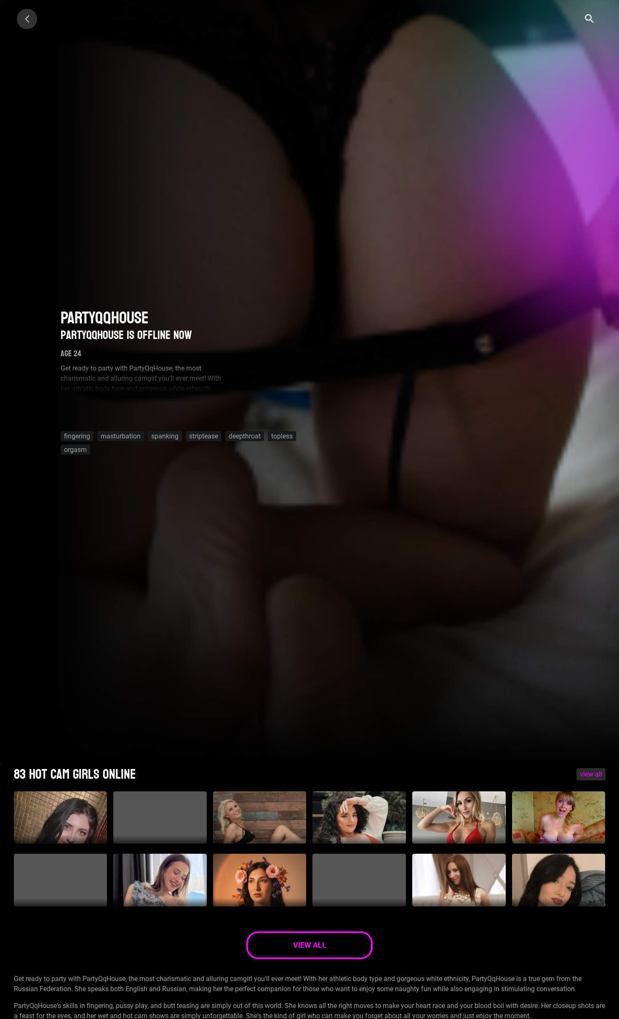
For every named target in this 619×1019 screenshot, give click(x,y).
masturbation (121, 436)
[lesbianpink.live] (27, 19)
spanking (165, 436)
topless (282, 436)
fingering (77, 436)
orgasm (75, 450)
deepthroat (245, 436)
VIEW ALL (591, 774)
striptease (203, 436)
